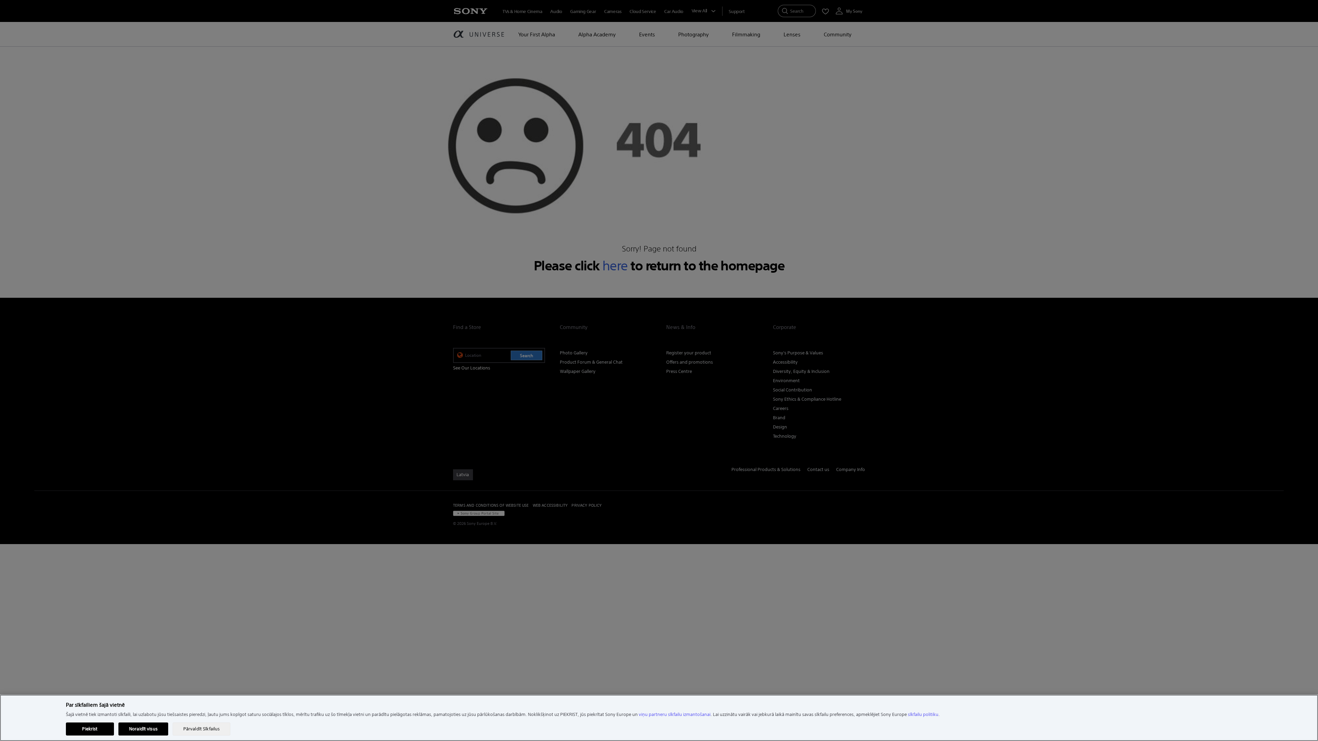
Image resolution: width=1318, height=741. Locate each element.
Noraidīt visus (143, 729)
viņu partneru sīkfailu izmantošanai (674, 714)
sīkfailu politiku (923, 714)
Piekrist (89, 729)
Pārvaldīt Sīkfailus (201, 729)
